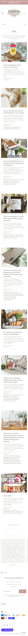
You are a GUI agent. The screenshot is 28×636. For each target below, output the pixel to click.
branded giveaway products (9, 293)
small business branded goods (9, 296)
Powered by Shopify (19, 633)
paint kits (5, 513)
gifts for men (6, 461)
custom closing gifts (7, 127)
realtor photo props (15, 399)
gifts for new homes (20, 179)
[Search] (25, 24)
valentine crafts (19, 513)
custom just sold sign (18, 394)
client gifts (5, 179)
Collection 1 (12, 565)
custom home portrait (18, 234)
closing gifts (11, 234)
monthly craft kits (19, 511)
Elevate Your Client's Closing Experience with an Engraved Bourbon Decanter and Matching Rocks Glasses (13, 438)
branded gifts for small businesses (10, 292)
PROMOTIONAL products (19, 295)
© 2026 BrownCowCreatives (7, 633)
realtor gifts (17, 128)
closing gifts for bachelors (14, 455)
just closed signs (6, 396)
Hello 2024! (7, 496)
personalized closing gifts (8, 128)
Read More (9, 342)
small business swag (7, 299)
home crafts (12, 511)
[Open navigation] (3, 13)
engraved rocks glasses (8, 460)
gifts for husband (17, 460)
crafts (4, 510)
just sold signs (14, 396)
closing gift (5, 234)
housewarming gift (19, 236)
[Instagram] (4, 625)
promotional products (13, 181)
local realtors (6, 181)
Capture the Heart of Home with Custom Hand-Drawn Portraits (13, 219)
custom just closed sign (8, 394)
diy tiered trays (15, 510)
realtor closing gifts (16, 182)
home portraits (11, 236)
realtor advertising (7, 182)
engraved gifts (15, 458)
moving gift (14, 237)
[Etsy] (10, 625)
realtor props (6, 400)
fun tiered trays (6, 511)
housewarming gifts (16, 127)
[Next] (25, 553)
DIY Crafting (8, 510)
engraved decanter (7, 458)
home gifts (5, 236)
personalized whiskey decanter (9, 463)
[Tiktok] (7, 625)
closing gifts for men (7, 457)
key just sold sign (6, 397)
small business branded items (9, 298)
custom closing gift (16, 457)
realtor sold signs (12, 400)
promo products (19, 293)
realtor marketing (12, 184)
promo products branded (8, 295)
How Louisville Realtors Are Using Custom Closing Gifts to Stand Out (13, 163)
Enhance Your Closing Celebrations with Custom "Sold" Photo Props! (13, 380)
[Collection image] (13, 551)
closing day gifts (11, 179)
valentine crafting (11, 513)
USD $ (5, 612)
